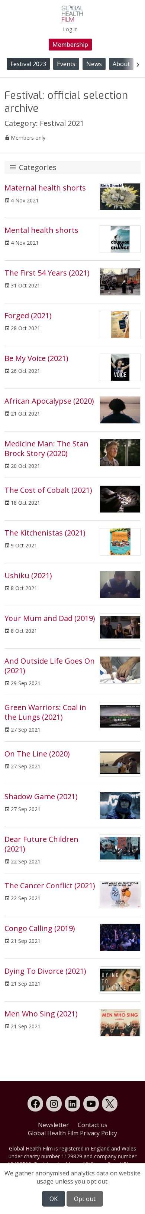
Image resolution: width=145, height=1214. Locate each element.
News (94, 64)
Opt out (85, 1199)
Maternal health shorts (45, 188)
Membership (70, 44)
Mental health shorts (41, 230)
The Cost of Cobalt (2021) (48, 490)
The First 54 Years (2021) (47, 273)
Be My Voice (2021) (36, 358)
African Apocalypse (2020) (49, 401)
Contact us (92, 1125)
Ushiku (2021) (28, 575)
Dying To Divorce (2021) (45, 971)
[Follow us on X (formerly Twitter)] (109, 1104)
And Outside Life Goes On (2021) (49, 666)
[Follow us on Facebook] (35, 1104)
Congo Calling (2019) (39, 928)
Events (66, 64)
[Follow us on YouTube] (91, 1104)
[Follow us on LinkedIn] (72, 1104)
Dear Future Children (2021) (41, 844)
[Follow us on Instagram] (54, 1104)
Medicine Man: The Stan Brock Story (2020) (46, 448)
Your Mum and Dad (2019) (49, 618)
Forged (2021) (28, 315)
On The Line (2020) (37, 754)
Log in (70, 29)
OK (53, 1199)
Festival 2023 (28, 64)
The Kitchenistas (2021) (45, 533)
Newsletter (53, 1125)
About (121, 64)
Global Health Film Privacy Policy (72, 1133)
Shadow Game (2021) (41, 796)
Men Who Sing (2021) (41, 1014)
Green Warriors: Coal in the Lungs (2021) (45, 712)
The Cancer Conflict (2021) (49, 886)
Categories (38, 167)
